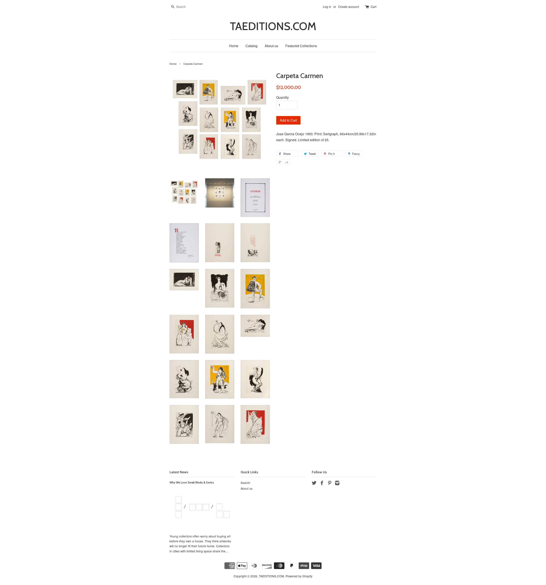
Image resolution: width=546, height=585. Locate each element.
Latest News (179, 472)
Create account (348, 6)
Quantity (282, 97)
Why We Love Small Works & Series (192, 482)
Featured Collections (301, 45)
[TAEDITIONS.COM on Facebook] (321, 483)
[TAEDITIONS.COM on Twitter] (314, 483)
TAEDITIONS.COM (273, 26)
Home (233, 45)
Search (245, 482)
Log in (327, 6)
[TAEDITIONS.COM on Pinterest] (329, 483)
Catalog (251, 45)
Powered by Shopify (299, 576)
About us (271, 45)
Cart (373, 6)
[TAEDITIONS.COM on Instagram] (337, 483)
